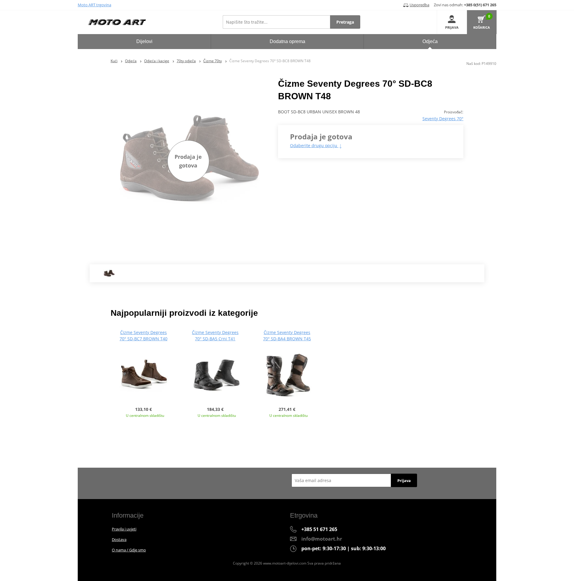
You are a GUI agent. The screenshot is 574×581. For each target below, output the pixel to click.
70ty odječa (186, 60)
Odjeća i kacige (156, 60)
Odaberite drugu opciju (314, 145)
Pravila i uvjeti (124, 529)
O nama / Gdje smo (129, 550)
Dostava (119, 539)
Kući (114, 60)
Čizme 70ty (212, 60)
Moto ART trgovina (94, 4)
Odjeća (131, 60)
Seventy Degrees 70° (442, 118)
